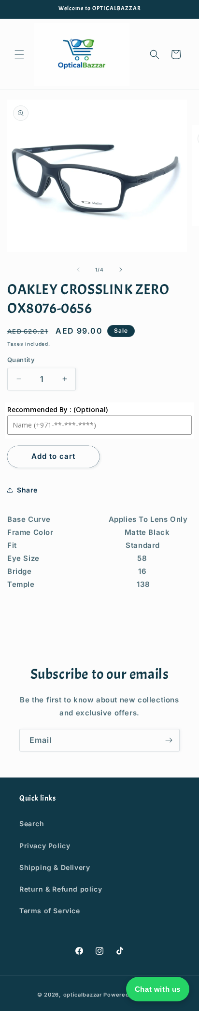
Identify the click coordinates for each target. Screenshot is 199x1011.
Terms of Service (49, 911)
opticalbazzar (82, 994)
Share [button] (27, 490)
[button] (19, 54)
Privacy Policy (44, 846)
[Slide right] (120, 269)
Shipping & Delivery (54, 867)
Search (31, 823)
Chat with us (158, 989)
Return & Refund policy (60, 889)
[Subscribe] (168, 740)
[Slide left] (78, 269)
